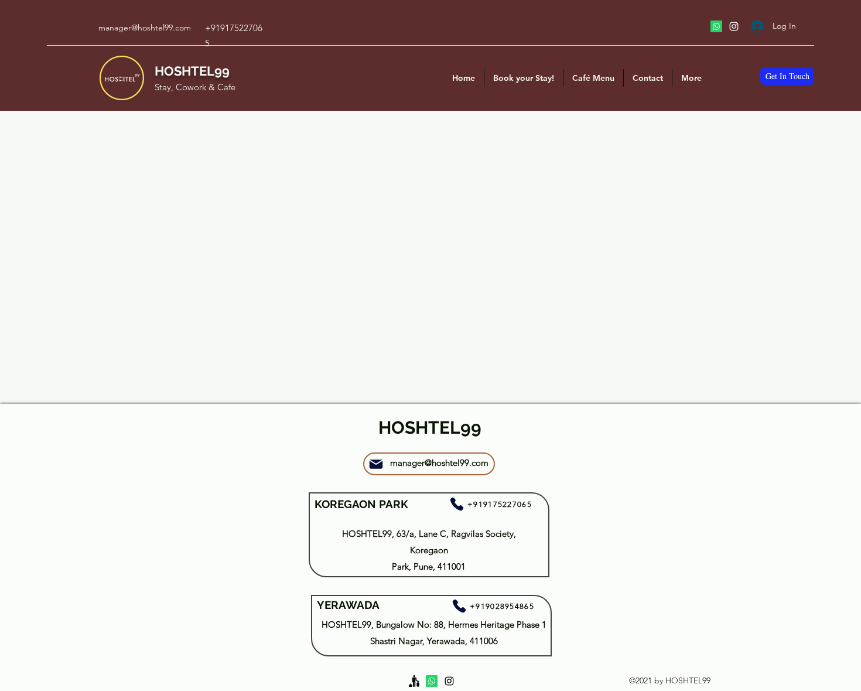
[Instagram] (734, 26)
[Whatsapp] (716, 26)
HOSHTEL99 (192, 71)
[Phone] (456, 504)
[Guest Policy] (414, 681)
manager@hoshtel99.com (144, 27)
